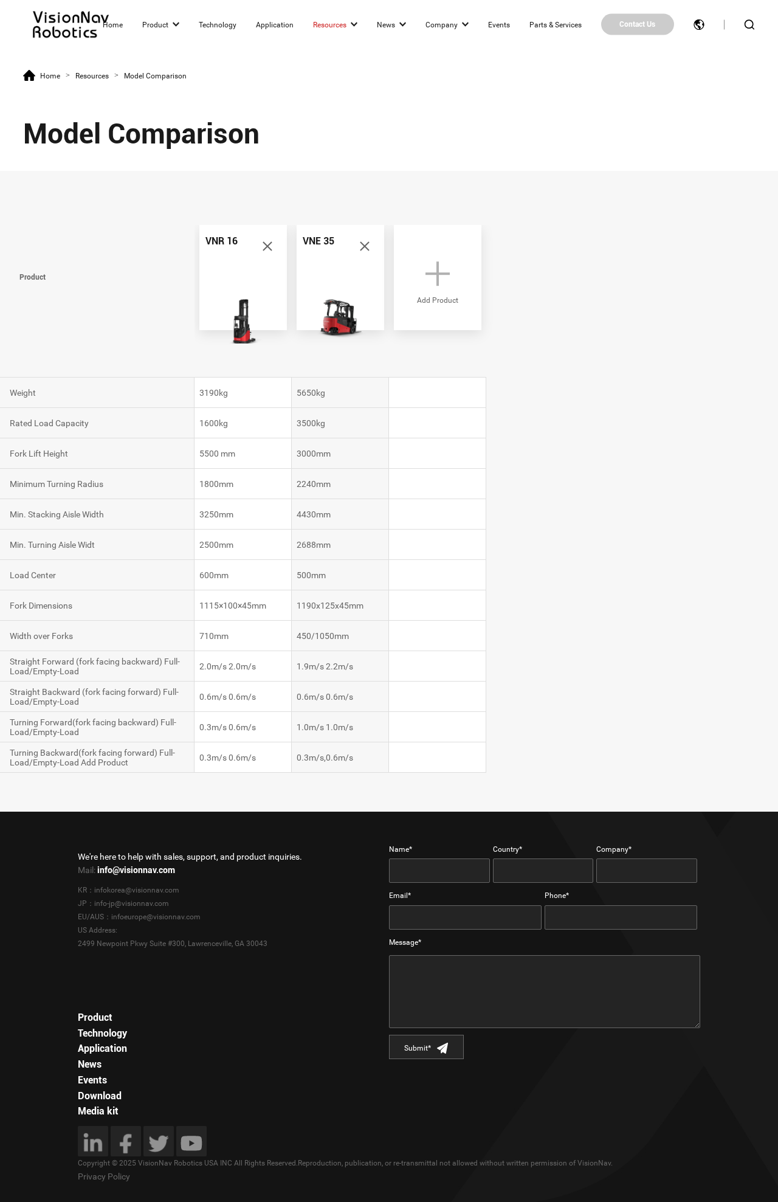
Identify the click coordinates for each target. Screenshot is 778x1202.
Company (441, 24)
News (386, 24)
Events (499, 24)
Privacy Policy (104, 1176)
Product (155, 24)
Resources (329, 24)
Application (275, 24)
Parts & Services (555, 24)
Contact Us (637, 24)
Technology (217, 24)
